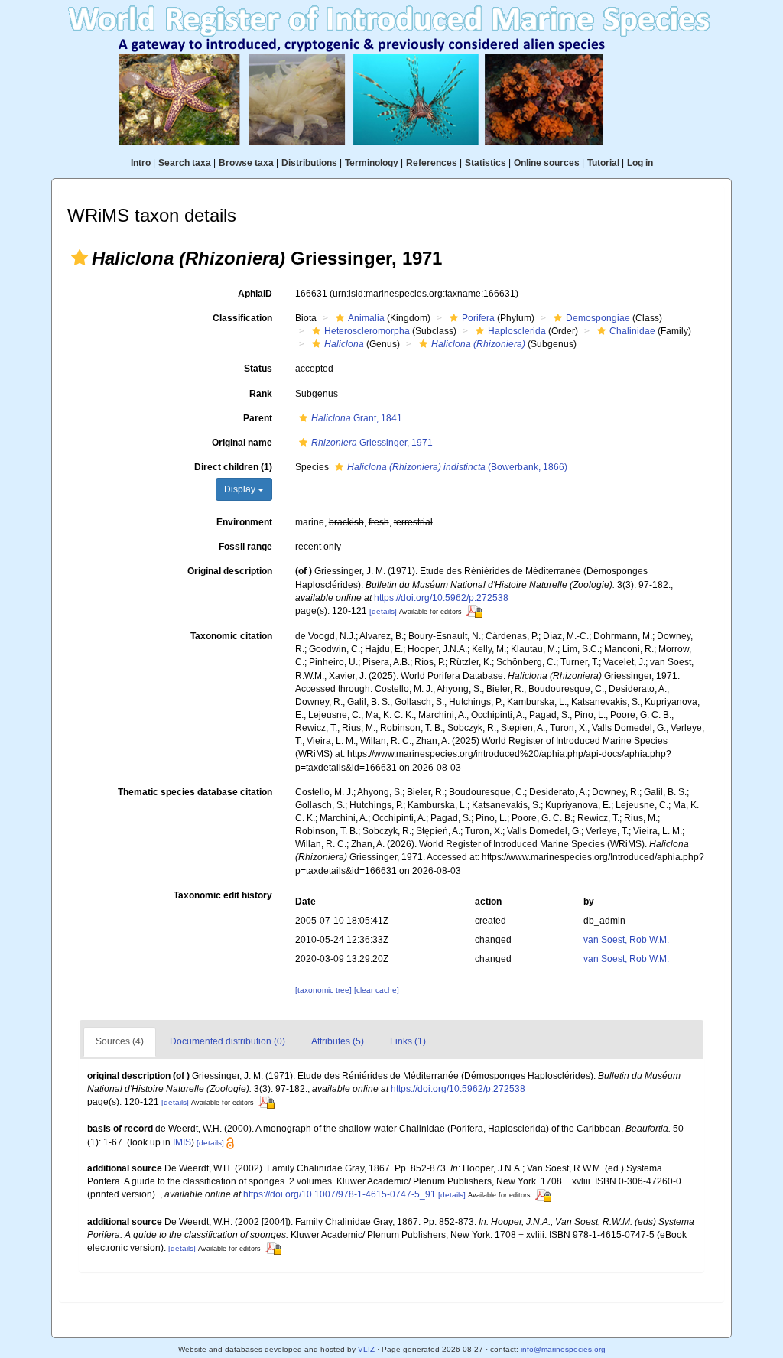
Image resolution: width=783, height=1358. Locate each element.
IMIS (182, 1142)
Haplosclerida (517, 331)
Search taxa (184, 163)
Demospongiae (598, 318)
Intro (141, 163)
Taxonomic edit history (223, 895)
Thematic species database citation (195, 792)
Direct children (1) (233, 467)
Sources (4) (120, 1041)
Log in (640, 163)
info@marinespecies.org (563, 1349)
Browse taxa (246, 163)
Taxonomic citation (231, 636)
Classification (242, 318)
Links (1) (408, 1041)
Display (241, 489)
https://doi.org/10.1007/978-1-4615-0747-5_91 (339, 1194)
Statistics (485, 163)
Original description (229, 571)
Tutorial (603, 163)
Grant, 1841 (356, 418)
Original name (242, 442)
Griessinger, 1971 (372, 442)
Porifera (478, 318)
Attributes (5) (337, 1041)
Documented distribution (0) (227, 1041)
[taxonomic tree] (324, 990)
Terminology (371, 163)
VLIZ (366, 1349)
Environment (244, 522)
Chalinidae (632, 331)
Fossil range (245, 546)
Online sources (547, 163)
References (431, 163)
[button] (79, 258)
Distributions (309, 163)
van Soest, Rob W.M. (626, 939)
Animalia (366, 318)
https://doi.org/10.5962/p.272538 (441, 598)
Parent (257, 418)
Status (258, 368)
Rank (260, 393)
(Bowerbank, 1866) (457, 467)
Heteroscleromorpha (367, 331)
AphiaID (255, 293)
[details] (383, 611)
